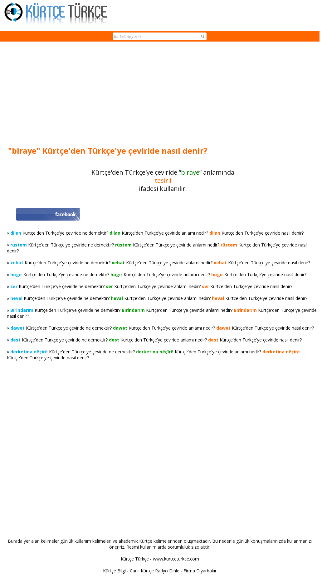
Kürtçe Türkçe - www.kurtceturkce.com (160, 559)
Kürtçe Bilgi (114, 571)
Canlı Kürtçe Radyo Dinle (154, 571)
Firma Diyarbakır (200, 571)
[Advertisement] (163, 94)
